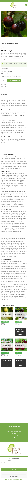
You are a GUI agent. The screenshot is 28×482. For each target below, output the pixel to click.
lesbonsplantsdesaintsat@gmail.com (14, 435)
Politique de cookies (8, 479)
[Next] (6, 38)
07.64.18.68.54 (14, 433)
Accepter (14, 469)
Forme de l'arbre (4, 68)
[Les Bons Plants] (14, 5)
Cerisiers (7, 86)
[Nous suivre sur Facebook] (13, 437)
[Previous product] (4, 48)
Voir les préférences (14, 476)
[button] (26, 459)
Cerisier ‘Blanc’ (4, 324)
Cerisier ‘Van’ (17, 324)
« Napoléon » (10, 115)
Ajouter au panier (14, 80)
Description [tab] (4, 94)
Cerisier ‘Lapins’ (4, 355)
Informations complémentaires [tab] (9, 97)
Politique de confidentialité (17, 479)
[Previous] (2, 38)
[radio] (3, 71)
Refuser (14, 473)
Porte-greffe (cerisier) (5, 73)
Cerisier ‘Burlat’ (18, 355)
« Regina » (21, 115)
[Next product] (2, 48)
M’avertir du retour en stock (20, 332)
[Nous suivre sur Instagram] (15, 437)
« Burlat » (16, 115)
